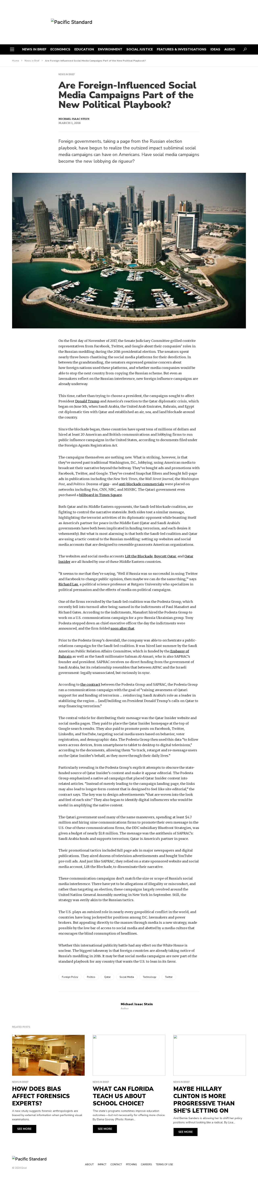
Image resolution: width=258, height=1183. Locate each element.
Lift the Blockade (139, 556)
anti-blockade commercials (141, 484)
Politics (91, 977)
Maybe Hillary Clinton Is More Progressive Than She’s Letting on (204, 1099)
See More (24, 1129)
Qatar (107, 977)
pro (106, 484)
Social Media (127, 977)
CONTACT (116, 1164)
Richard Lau (68, 584)
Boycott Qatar (165, 556)
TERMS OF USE (164, 1164)
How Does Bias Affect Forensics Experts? (41, 1096)
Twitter (169, 977)
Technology (149, 977)
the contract (90, 684)
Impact (102, 1164)
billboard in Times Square (100, 495)
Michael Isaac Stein (73, 118)
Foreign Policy (70, 977)
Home (15, 60)
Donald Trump (87, 401)
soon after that (122, 628)
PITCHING (131, 1164)
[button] (12, 49)
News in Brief (32, 60)
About (89, 1164)
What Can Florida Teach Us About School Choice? (123, 1096)
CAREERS (146, 1164)
